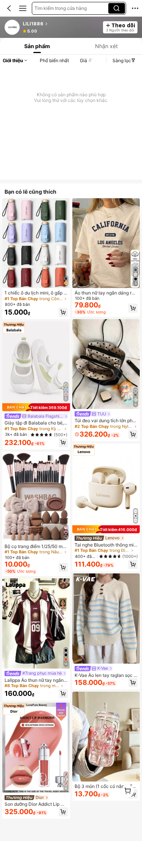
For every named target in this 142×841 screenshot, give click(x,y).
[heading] (60, 24)
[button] (9, 8)
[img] (36, 407)
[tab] (36, 46)
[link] (12, 27)
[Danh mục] (23, 8)
